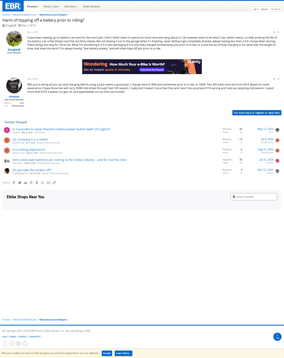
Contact (22, 336)
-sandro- (16, 132)
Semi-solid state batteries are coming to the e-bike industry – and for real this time (69, 160)
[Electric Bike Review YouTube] (5, 343)
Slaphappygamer (20, 173)
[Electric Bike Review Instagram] (18, 343)
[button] (38, 6)
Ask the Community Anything (55, 173)
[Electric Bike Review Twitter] (24, 343)
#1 (278, 32)
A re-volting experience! (28, 149)
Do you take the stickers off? (31, 170)
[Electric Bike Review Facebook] (11, 343)
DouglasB (10, 25)
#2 (278, 79)
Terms (13, 336)
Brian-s (270, 173)
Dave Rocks (17, 163)
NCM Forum (39, 132)
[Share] (274, 32)
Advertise (34, 336)
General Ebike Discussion (48, 142)
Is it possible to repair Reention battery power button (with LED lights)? (61, 129)
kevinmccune (18, 142)
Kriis (271, 132)
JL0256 (270, 162)
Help (4, 336)
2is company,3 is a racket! (30, 139)
